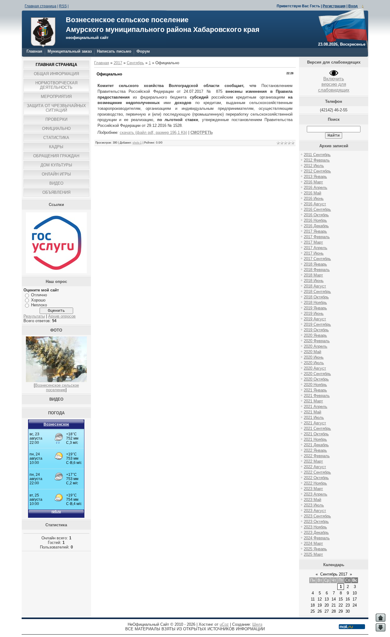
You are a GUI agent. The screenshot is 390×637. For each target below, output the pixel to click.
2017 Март (313, 242)
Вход (353, 6)
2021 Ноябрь (315, 439)
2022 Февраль (317, 456)
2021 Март (313, 401)
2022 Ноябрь (315, 483)
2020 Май (312, 352)
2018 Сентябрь (317, 291)
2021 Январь (315, 390)
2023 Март (313, 488)
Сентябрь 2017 (333, 574)
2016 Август (315, 204)
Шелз (257, 624)
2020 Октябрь (316, 379)
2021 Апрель (315, 406)
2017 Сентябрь (317, 258)
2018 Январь (315, 264)
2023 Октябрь (316, 521)
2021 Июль (314, 417)
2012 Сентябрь (317, 171)
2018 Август (315, 286)
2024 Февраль (317, 538)
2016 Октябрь (316, 215)
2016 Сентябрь (317, 209)
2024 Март (313, 543)
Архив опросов (62, 316)
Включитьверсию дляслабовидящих (333, 84)
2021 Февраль (317, 395)
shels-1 (137, 142)
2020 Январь (315, 335)
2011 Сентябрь (317, 154)
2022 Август (315, 467)
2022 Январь (315, 450)
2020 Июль (314, 362)
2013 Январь (315, 176)
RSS (63, 6)
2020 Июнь (314, 357)
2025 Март (313, 554)
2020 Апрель (315, 346)
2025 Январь (315, 549)
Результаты (34, 316)
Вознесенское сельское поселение (57, 387)
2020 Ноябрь (315, 384)
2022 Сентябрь (317, 472)
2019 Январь (315, 308)
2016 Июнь (314, 198)
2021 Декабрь (316, 445)
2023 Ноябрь (315, 527)
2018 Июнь (314, 280)
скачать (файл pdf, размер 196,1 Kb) (153, 132)
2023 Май (312, 499)
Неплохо (39, 305)
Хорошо (38, 300)
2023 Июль (314, 505)
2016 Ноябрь (315, 220)
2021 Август (315, 423)
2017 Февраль (317, 237)
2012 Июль (314, 165)
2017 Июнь (314, 253)
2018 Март (313, 275)
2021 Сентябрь (317, 428)
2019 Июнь (314, 313)
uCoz (224, 624)
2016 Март (313, 182)
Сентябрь (135, 63)
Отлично (39, 295)
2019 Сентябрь (317, 324)
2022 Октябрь (316, 477)
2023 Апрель (315, 494)
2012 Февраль (317, 160)
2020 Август (315, 368)
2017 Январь (315, 231)
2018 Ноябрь (315, 302)
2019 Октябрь (316, 330)
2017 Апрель (315, 247)
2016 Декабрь (316, 226)
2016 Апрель (315, 187)
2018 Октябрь (316, 297)
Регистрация (334, 6)
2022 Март (313, 461)
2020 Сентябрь (317, 373)
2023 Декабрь (316, 532)
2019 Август (315, 319)
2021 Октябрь (316, 434)
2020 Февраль (317, 341)
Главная (34, 51)
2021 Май (312, 412)
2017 (118, 63)
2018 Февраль (317, 269)
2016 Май (312, 193)
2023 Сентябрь (317, 516)
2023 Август (315, 510)
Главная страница (40, 6)
